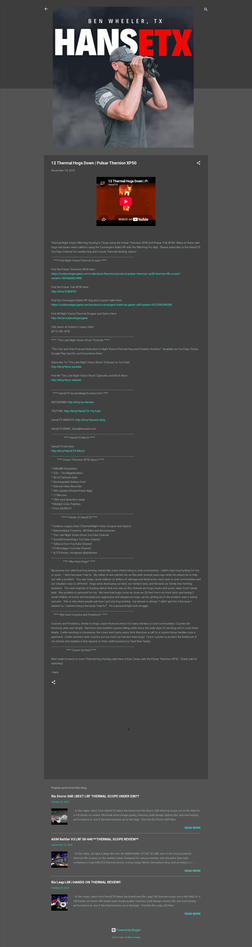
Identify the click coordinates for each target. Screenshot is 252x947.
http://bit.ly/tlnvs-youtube (66, 366)
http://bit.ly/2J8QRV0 (63, 291)
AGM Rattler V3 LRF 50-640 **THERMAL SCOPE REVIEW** (95, 839)
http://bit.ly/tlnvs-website (66, 380)
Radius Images (134, 937)
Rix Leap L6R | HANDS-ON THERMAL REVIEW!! (86, 882)
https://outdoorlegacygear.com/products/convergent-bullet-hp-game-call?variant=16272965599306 (111, 304)
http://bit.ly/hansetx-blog (90, 420)
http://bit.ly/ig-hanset (80, 402)
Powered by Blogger (128, 930)
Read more (193, 827)
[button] (198, 163)
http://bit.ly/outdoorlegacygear (69, 318)
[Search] (206, 10)
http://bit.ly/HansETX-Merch (68, 451)
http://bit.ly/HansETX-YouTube (82, 411)
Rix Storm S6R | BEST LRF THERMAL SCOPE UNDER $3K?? (95, 796)
